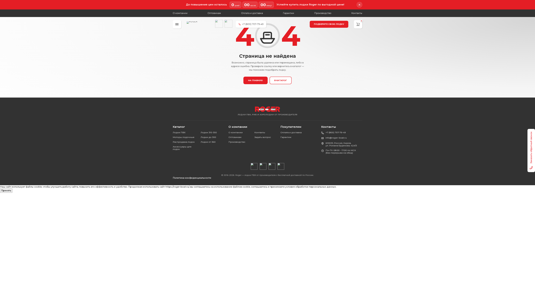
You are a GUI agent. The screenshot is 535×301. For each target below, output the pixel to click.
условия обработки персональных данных (310, 186)
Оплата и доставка (252, 13)
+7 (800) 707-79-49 (336, 132)
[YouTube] (254, 166)
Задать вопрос (262, 137)
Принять (6, 190)
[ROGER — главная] (199, 24)
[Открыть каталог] (177, 24)
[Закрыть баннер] (359, 5)
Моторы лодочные (183, 137)
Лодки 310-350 (209, 132)
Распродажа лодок (184, 142)
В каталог (280, 80)
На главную (255, 80)
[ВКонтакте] (219, 24)
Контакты (356, 13)
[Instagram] (263, 166)
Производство (322, 13)
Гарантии (288, 13)
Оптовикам (214, 13)
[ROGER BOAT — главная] (267, 109)
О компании (180, 13)
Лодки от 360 (208, 142)
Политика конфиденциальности (192, 178)
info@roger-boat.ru (336, 138)
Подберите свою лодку (329, 24)
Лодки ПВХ (179, 132)
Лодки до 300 (208, 137)
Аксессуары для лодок (182, 148)
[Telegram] (228, 24)
